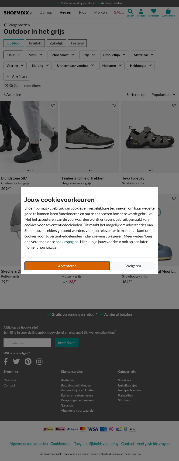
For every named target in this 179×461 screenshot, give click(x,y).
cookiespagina (67, 241)
